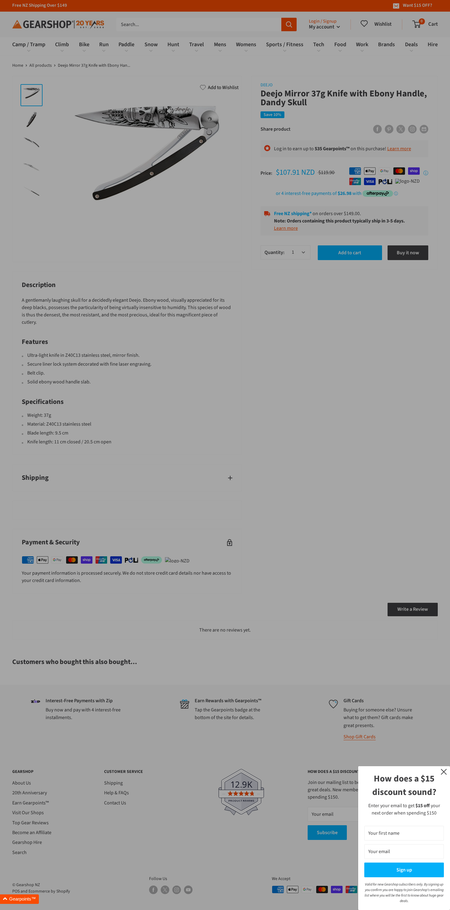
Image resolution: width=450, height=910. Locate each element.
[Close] (444, 771)
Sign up (404, 870)
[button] (19, 899)
